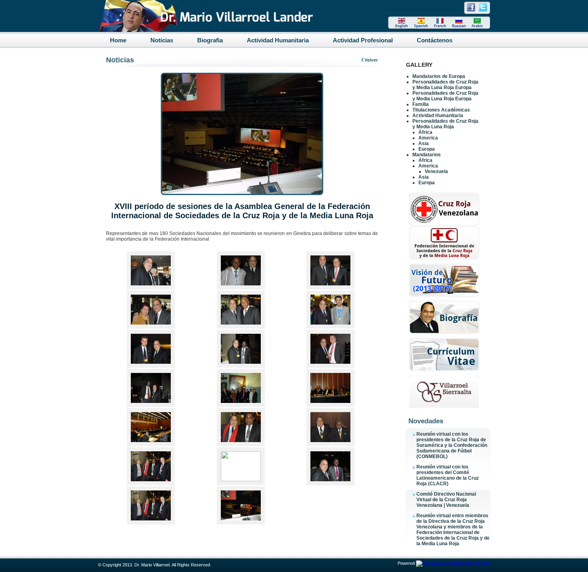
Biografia (210, 40)
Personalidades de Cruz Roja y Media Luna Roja (445, 124)
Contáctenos (434, 40)
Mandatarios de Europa (438, 76)
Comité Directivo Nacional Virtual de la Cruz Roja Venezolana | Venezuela (446, 499)
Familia (420, 104)
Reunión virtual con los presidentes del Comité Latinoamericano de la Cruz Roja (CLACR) (447, 475)
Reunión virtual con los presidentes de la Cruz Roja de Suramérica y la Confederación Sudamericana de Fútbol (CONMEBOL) (451, 445)
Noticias (161, 40)
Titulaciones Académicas (441, 110)
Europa (426, 149)
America (428, 138)
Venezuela (436, 171)
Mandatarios (426, 154)
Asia (423, 143)
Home (118, 40)
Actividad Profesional (363, 40)
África (425, 132)
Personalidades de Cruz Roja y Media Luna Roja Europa (445, 84)
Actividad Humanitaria (278, 40)
